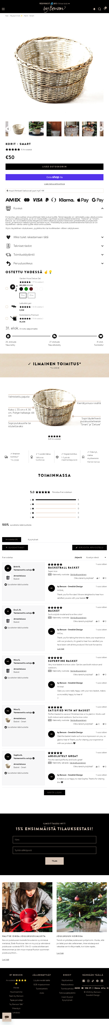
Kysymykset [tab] (33, 540)
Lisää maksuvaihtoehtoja (54, 183)
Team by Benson (16, 996)
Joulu (41, 992)
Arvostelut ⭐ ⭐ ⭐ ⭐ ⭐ (16, 982)
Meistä (16, 987)
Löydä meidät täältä (41, 980)
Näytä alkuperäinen (78, 574)
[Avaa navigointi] (3, 9)
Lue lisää (5, 959)
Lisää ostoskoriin (54, 166)
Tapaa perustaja (16, 1000)
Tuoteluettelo (42, 988)
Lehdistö (16, 1012)
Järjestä (78, 557)
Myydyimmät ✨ (16, 16)
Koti (7, 16)
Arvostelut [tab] (12, 540)
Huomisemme (16, 991)
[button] (94, 9)
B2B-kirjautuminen (42, 984)
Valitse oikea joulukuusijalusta (24, 936)
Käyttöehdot (67, 980)
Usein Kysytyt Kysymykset (67, 998)
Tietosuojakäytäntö (67, 992)
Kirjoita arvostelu (91, 548)
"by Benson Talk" (16, 1004)
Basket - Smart (20, 721)
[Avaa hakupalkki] (99, 9)
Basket (16, 578)
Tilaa (54, 861)
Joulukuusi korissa (70, 936)
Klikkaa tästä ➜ (63, 3)
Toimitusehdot (67, 988)
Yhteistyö (16, 1008)
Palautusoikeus (67, 984)
